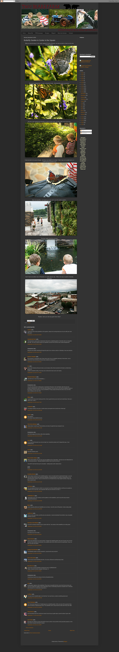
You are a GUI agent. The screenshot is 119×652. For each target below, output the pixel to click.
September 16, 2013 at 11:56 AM (35, 491)
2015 (82, 88)
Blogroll (53, 33)
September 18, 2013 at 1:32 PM (34, 624)
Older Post (72, 630)
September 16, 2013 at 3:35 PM (34, 526)
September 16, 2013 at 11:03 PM (35, 597)
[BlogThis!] (29, 321)
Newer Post (26, 630)
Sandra (29, 414)
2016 (82, 86)
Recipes (47, 33)
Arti (28, 583)
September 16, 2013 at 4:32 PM (34, 534)
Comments (84, 133)
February (83, 112)
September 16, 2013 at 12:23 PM (35, 500)
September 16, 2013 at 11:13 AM (35, 436)
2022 (82, 74)
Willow (29, 397)
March (82, 110)
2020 (82, 78)
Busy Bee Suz (31, 565)
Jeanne (29, 329)
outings (29, 322)
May (82, 106)
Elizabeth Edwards (32, 376)
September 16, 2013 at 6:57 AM (34, 352)
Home (24, 33)
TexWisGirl (30, 406)
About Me (30, 33)
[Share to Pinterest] (34, 321)
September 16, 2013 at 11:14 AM (35, 445)
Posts (83, 130)
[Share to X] (31, 321)
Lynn (29, 440)
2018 (82, 82)
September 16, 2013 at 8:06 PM (34, 579)
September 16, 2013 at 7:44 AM (34, 392)
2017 (82, 84)
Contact (71, 33)
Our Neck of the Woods (33, 522)
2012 (82, 116)
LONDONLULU (31, 495)
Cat (28, 366)
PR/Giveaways (39, 33)
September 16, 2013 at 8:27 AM (34, 402)
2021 (82, 76)
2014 (82, 90)
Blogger (65, 641)
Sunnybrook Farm (32, 339)
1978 (82, 124)
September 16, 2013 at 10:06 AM (35, 410)
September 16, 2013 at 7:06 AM (34, 361)
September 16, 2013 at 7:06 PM (34, 571)
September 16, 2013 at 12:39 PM (35, 509)
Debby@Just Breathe (32, 549)
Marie (29, 505)
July (82, 103)
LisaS (29, 449)
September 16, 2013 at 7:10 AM (34, 372)
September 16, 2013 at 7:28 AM (34, 380)
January (83, 114)
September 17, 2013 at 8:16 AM (34, 615)
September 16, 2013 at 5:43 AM (34, 334)
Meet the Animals (62, 33)
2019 (82, 80)
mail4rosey (30, 513)
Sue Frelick (30, 619)
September (83, 99)
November (83, 95)
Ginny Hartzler (31, 538)
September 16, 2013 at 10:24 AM (35, 419)
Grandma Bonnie (31, 474)
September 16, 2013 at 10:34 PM (35, 589)
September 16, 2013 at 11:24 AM (35, 453)
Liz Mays (30, 594)
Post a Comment (29, 627)
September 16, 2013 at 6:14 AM (34, 344)
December (83, 93)
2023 (82, 72)
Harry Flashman (31, 602)
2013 (82, 92)
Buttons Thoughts (32, 356)
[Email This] (28, 321)
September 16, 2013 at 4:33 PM (34, 545)
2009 (82, 122)
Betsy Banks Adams (32, 457)
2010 (82, 120)
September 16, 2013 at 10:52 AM (35, 427)
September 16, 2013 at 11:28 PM (35, 607)
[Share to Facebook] (32, 321)
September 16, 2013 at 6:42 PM (34, 561)
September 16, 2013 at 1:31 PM (34, 518)
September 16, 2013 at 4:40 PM (34, 553)
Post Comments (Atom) (35, 632)
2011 (82, 118)
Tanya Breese (31, 611)
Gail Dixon (30, 486)
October (83, 97)
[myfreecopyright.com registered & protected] (87, 61)
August (82, 101)
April (82, 108)
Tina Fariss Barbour (32, 424)
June (82, 105)
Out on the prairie (31, 557)
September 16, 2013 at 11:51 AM (35, 482)
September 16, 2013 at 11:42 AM (35, 469)
